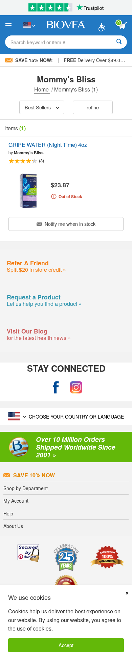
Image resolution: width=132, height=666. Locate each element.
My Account (15, 500)
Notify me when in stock (69, 223)
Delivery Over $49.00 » (95, 60)
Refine (93, 107)
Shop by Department (25, 488)
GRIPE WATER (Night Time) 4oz (47, 145)
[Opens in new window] (55, 388)
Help (8, 513)
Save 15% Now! (34, 60)
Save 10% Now (34, 475)
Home (42, 89)
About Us (13, 526)
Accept (66, 644)
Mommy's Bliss (29, 153)
